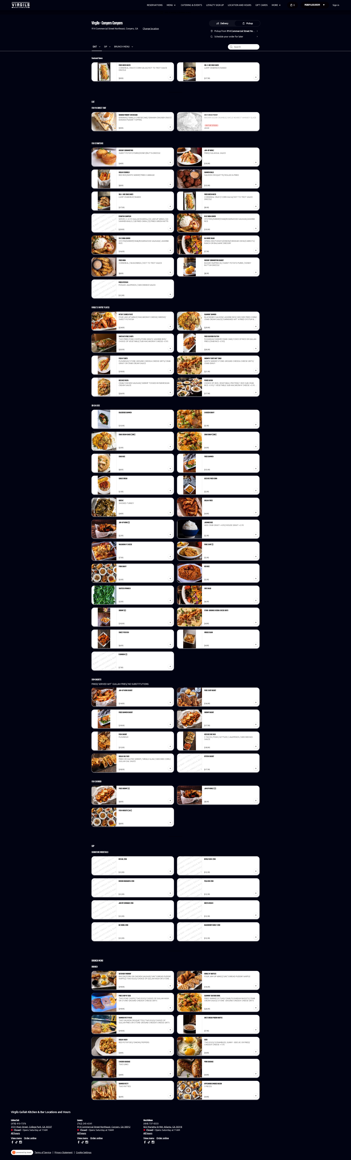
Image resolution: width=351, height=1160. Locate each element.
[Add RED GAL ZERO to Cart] (170, 871)
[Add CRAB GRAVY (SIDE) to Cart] (256, 446)
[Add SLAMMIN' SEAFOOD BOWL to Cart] (256, 1008)
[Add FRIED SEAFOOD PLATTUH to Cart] (256, 348)
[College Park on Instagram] (20, 1142)
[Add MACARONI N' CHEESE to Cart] (170, 556)
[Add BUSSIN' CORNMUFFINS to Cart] (170, 162)
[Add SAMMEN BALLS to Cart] (256, 184)
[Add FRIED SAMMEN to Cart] (256, 468)
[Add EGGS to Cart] (256, 1052)
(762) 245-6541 (84, 1123)
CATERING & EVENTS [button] (191, 5)
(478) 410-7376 (18, 1123)
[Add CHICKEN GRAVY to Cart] (256, 424)
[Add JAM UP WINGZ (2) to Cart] (256, 800)
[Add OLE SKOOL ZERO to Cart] (170, 937)
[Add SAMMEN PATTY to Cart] (170, 1095)
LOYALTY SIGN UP (215, 5)
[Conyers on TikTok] (83, 1142)
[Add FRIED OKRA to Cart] (170, 272)
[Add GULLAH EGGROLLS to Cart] (170, 184)
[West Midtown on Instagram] (152, 1142)
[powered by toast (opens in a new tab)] (22, 1152)
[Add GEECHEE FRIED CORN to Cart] (256, 490)
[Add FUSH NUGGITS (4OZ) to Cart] (170, 822)
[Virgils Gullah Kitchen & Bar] (20, 5)
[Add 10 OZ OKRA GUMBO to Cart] (256, 228)
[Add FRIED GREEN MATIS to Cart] (170, 77)
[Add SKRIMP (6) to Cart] (170, 622)
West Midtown (148, 1120)
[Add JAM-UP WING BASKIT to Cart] (170, 702)
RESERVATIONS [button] (155, 5)
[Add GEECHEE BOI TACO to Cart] (256, 746)
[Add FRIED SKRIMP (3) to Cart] (170, 800)
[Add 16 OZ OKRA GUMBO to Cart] (170, 250)
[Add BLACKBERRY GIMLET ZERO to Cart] (256, 937)
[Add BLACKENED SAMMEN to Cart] (170, 424)
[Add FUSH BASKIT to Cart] (170, 746)
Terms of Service (43, 1152)
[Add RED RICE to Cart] (256, 578)
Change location (151, 28)
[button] (172, 5)
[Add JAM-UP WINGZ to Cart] (256, 162)
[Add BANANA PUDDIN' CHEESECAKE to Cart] (170, 127)
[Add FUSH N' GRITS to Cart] (170, 370)
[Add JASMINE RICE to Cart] (256, 534)
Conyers (80, 1120)
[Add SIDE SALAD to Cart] (256, 600)
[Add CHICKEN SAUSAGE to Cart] (170, 1074)
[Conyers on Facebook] (79, 1142)
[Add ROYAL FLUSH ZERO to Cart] (256, 871)
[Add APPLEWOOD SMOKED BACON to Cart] (256, 1095)
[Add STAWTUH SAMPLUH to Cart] (170, 228)
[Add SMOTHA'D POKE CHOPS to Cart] (170, 348)
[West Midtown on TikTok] (149, 1142)
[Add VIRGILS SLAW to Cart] (256, 644)
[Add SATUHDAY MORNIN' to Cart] (170, 986)
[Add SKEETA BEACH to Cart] (256, 915)
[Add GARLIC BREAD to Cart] (170, 490)
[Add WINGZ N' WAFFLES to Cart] (256, 986)
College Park (15, 1120)
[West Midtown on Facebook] (145, 1142)
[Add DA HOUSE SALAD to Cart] (256, 250)
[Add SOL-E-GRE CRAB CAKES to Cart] (256, 77)
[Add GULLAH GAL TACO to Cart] (170, 768)
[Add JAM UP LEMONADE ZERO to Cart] (170, 915)
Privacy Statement (64, 1152)
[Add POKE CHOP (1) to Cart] (256, 556)
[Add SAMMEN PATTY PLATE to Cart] (170, 1030)
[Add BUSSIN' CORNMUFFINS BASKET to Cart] (256, 272)
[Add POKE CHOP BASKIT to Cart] (256, 702)
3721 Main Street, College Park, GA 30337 (31, 1127)
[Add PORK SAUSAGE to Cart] (256, 1074)
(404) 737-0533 (150, 1123)
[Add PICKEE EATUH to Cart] (256, 392)
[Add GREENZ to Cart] (170, 512)
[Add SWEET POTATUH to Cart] (170, 644)
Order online (30, 1138)
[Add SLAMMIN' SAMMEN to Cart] (256, 326)
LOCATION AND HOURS (239, 5)
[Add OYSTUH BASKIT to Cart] (256, 768)
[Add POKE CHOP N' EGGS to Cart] (170, 1008)
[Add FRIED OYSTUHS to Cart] (170, 294)
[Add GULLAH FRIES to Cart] (256, 512)
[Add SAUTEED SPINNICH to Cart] (170, 600)
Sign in (336, 5)
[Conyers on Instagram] (86, 1142)
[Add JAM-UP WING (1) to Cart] (170, 534)
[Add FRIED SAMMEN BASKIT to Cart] (170, 724)
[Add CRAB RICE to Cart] (170, 468)
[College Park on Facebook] (12, 1142)
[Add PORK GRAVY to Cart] (170, 578)
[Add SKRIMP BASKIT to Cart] (256, 724)
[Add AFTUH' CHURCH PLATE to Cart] (170, 326)
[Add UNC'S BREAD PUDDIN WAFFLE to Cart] (256, 1030)
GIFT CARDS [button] (261, 5)
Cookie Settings (83, 1152)
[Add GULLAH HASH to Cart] (170, 1052)
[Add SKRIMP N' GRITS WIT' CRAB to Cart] (256, 370)
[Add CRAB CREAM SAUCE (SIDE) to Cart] (170, 446)
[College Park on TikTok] (16, 1142)
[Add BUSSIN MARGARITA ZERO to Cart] (170, 893)
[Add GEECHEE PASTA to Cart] (170, 392)
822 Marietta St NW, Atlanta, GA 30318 (162, 1127)
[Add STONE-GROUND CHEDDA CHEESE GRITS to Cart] (256, 622)
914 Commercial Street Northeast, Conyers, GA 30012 (103, 1127)
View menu (16, 1138)
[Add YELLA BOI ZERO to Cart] (256, 893)
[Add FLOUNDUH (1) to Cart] (170, 666)
